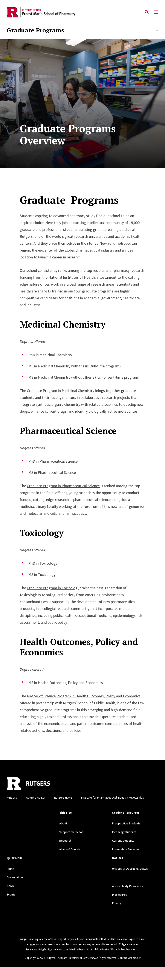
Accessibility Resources (127, 886)
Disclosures (119, 895)
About (63, 823)
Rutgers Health (35, 797)
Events (11, 894)
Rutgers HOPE (63, 797)
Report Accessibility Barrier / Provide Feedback (105, 949)
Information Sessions (125, 849)
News (10, 886)
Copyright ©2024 (34, 958)
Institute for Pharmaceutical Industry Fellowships (112, 797)
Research (65, 841)
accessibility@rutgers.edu (44, 949)
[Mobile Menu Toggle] (156, 12)
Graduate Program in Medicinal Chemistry (60, 390)
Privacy (117, 903)
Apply (10, 869)
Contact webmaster (129, 958)
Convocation (15, 877)
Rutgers (12, 797)
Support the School (71, 832)
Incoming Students (124, 832)
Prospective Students (126, 823)
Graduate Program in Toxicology (53, 587)
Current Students (123, 841)
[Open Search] (146, 12)
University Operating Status (130, 869)
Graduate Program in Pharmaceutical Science (63, 485)
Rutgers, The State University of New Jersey (70, 958)
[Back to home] (64, 783)
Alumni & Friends (70, 849)
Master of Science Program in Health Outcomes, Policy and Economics (84, 695)
